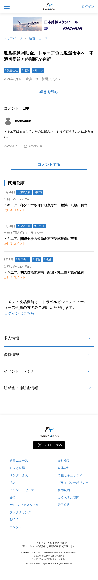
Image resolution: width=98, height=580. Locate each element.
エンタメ (16, 527)
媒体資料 (64, 468)
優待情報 (11, 355)
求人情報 (11, 338)
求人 (13, 482)
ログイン (88, 6)
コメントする (49, 164)
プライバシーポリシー (73, 482)
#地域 (47, 259)
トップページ (13, 38)
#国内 (38, 192)
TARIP (14, 519)
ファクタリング (20, 512)
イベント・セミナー (21, 371)
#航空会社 (11, 70)
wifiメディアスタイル (24, 505)
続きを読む (49, 92)
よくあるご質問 (68, 497)
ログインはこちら (19, 313)
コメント (17, 210)
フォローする (53, 445)
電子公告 (64, 505)
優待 (13, 497)
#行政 (25, 70)
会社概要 (64, 460)
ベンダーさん (19, 475)
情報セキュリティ (70, 475)
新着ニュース (38, 38)
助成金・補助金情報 (21, 388)
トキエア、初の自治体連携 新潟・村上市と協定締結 (44, 272)
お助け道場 (17, 468)
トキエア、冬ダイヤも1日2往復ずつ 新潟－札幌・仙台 (46, 205)
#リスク (38, 70)
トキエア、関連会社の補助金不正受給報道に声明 (40, 239)
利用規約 (64, 490)
